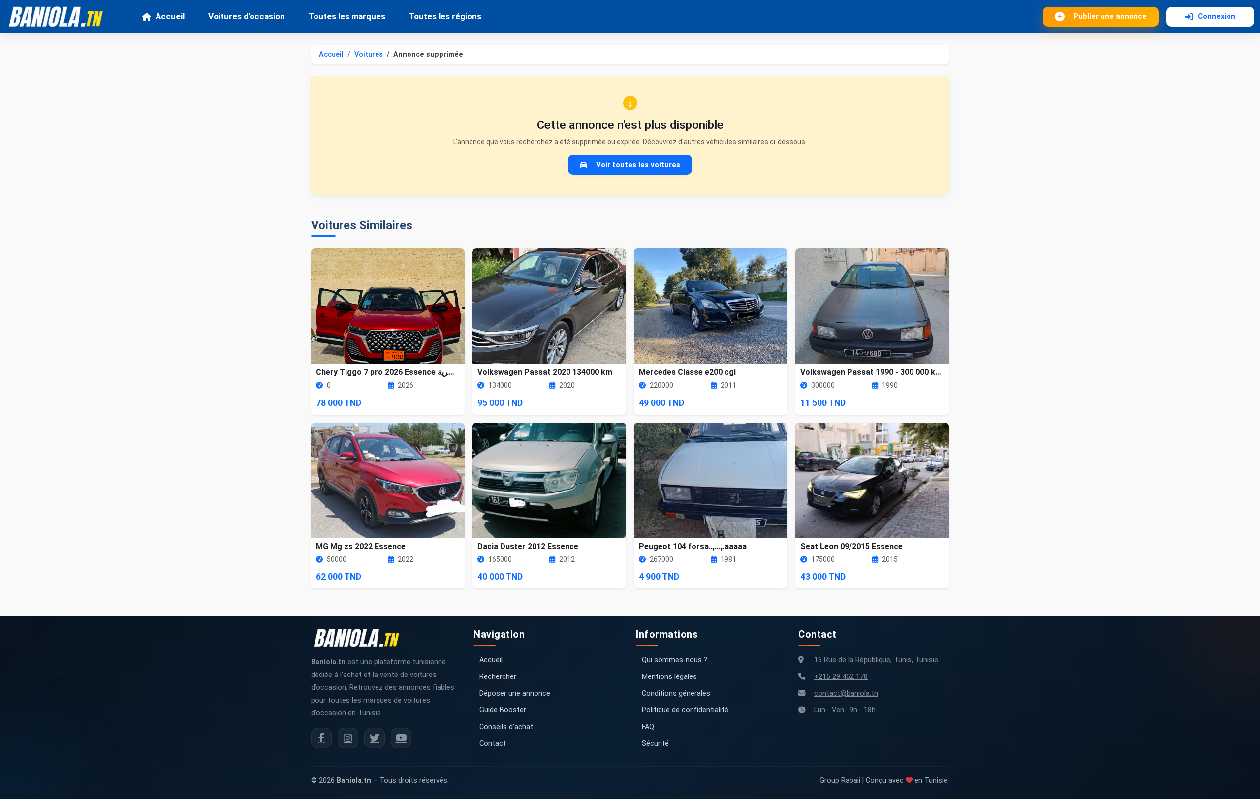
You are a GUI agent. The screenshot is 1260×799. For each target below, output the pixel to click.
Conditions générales (676, 693)
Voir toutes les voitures (638, 164)
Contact (492, 743)
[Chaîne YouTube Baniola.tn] (401, 738)
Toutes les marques (347, 16)
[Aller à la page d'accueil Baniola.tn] (360, 638)
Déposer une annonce (514, 693)
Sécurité (655, 743)
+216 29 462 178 (841, 677)
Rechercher (497, 677)
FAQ (648, 727)
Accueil (170, 16)
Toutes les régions (445, 16)
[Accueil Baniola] (60, 17)
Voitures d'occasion (246, 16)
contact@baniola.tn (846, 693)
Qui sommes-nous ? (674, 660)
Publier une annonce (1110, 16)
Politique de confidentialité (685, 710)
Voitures (368, 54)
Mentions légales (669, 677)
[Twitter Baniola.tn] (374, 738)
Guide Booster (502, 710)
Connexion (1216, 16)
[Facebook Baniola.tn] (321, 738)
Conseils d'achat (506, 727)
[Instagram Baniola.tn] (348, 738)
